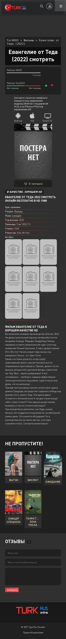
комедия (16, 215)
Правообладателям (33, 632)
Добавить (12, 589)
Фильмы (18, 211)
